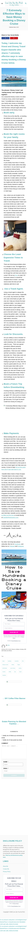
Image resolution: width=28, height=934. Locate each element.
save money (12, 668)
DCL (23, 661)
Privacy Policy (16, 903)
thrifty (10, 671)
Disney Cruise (5, 664)
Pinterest (12, 546)
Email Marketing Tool (16, 640)
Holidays (18, 649)
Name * (5, 761)
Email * (5, 768)
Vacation (4, 675)
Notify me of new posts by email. (12, 740)
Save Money (9, 650)
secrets (3, 671)
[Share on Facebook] (5, 38)
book (3, 661)
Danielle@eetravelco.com (10, 517)
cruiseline (17, 661)
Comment (4, 743)
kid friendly (4, 668)
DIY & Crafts (8, 649)
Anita (8, 645)
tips (15, 671)
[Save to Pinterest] (14, 38)
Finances (13, 649)
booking (9, 661)
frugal (18, 664)
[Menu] (2, 3)
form (16, 275)
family (13, 664)
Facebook (17, 544)
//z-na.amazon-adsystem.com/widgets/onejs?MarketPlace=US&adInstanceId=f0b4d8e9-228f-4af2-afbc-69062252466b (13, 922)
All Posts (3, 649)
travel (20, 671)
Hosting (21, 649)
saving (20, 668)
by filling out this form (7, 515)
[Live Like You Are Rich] (14, 3)
